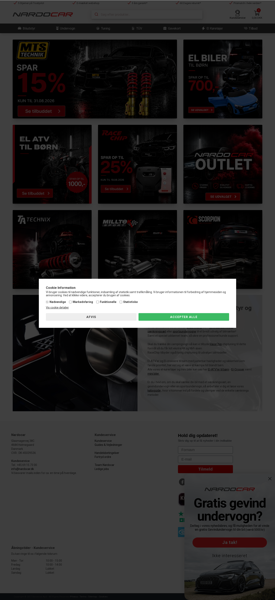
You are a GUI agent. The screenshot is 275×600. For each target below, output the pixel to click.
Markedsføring (83, 302)
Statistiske (130, 302)
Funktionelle (108, 302)
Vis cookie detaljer (57, 307)
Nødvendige (58, 302)
